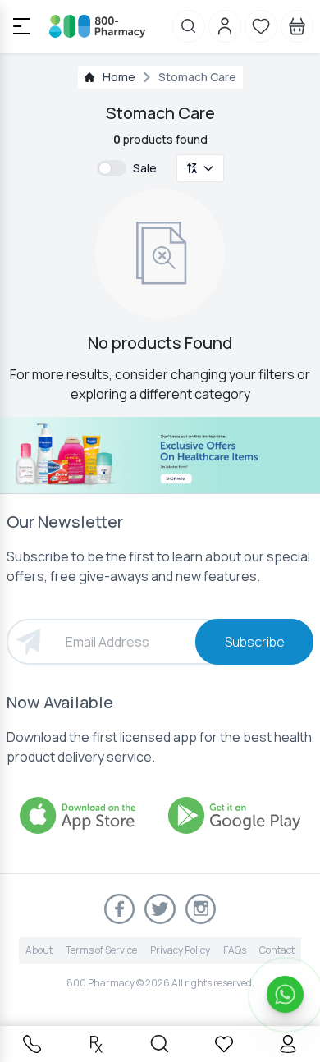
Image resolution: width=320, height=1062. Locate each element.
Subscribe (255, 642)
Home (119, 77)
